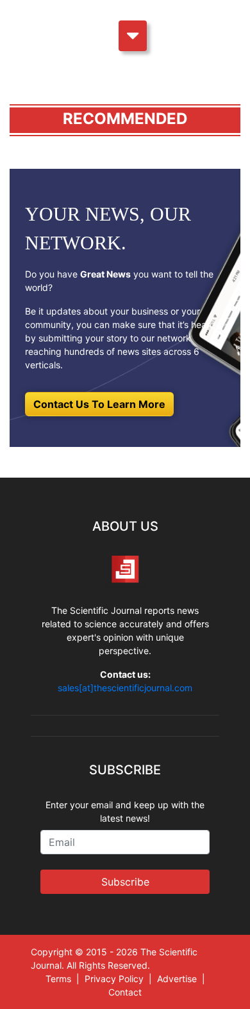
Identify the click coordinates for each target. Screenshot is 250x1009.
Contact (125, 992)
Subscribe (125, 881)
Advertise (177, 978)
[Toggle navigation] (133, 35)
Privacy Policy (114, 978)
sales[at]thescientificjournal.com (125, 687)
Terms (58, 978)
